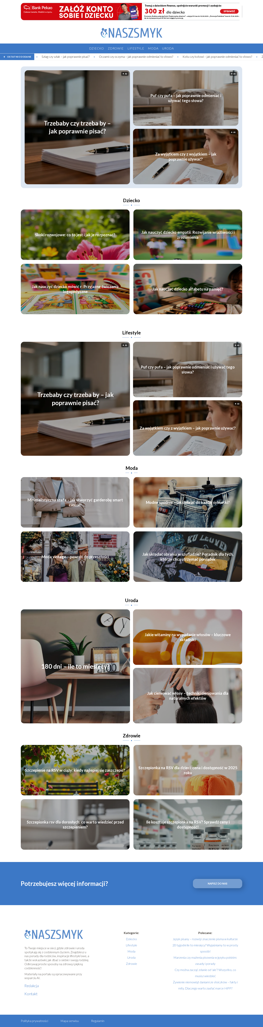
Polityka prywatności (34, 1021)
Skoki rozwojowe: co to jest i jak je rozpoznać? (75, 234)
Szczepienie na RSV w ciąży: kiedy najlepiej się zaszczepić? (75, 770)
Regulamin (97, 1021)
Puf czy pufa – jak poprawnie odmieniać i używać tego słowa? (185, 98)
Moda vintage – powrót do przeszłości (75, 556)
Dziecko (96, 48)
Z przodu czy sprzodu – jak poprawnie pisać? (223, 56)
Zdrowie (116, 48)
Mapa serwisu (69, 1021)
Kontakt (31, 993)
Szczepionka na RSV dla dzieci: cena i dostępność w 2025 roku (187, 770)
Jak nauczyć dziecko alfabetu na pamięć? (187, 289)
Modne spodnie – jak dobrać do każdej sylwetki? (188, 502)
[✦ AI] (101, 183)
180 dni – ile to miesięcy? (75, 666)
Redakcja (31, 985)
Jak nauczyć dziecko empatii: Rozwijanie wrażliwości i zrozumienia (188, 235)
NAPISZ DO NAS (217, 883)
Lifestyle (135, 48)
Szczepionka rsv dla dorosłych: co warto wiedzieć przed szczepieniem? (75, 824)
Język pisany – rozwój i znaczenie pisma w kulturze (205, 939)
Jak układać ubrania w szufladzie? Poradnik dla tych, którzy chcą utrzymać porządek (187, 556)
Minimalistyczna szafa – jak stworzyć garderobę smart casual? (75, 502)
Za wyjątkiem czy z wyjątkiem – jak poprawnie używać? (185, 156)
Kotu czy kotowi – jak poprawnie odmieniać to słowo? (151, 56)
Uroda (168, 48)
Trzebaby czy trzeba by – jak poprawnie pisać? (77, 127)
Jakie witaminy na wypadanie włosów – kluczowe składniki (188, 637)
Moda (153, 48)
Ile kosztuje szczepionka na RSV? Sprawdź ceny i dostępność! (188, 824)
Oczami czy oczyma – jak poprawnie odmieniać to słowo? (70, 56)
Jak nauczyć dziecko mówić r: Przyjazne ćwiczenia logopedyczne (75, 289)
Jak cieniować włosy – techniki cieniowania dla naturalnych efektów (187, 695)
